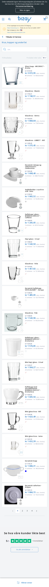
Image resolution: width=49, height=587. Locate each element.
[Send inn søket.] (4, 49)
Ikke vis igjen (25, 10)
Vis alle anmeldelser (23, 550)
